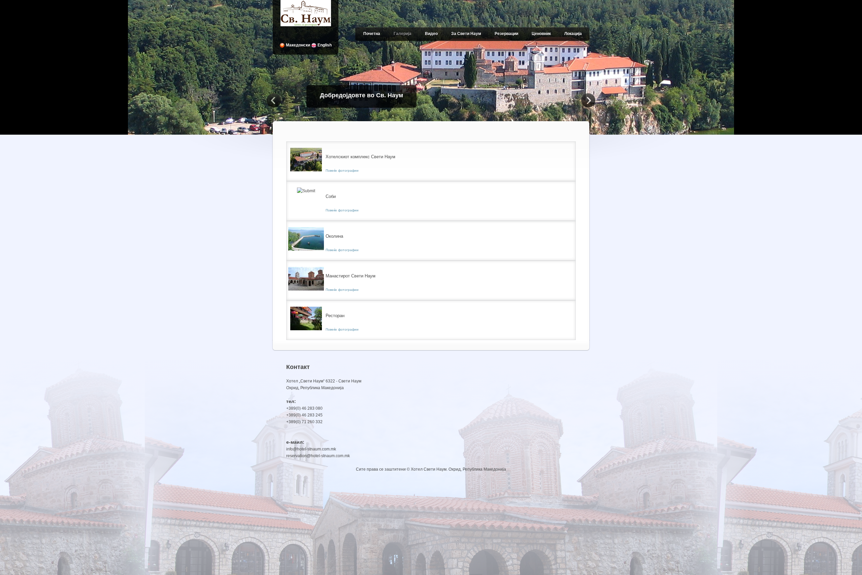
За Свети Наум (466, 33)
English (324, 45)
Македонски (297, 45)
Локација (573, 33)
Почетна (371, 33)
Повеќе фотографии (342, 170)
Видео (431, 33)
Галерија (402, 33)
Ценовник (541, 33)
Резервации (506, 33)
